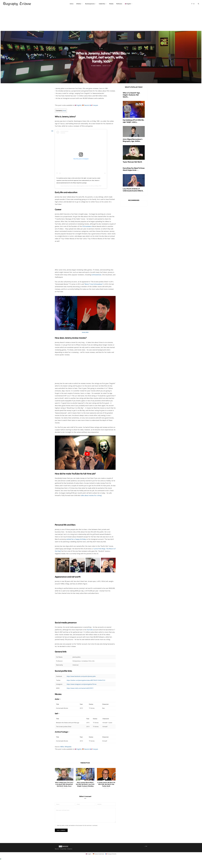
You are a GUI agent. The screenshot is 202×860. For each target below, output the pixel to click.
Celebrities (102, 4)
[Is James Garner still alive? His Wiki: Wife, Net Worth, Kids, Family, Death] (106, 774)
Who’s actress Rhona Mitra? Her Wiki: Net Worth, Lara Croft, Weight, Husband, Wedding (85, 784)
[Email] (47, 106)
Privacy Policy (63, 849)
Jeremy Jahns (72, 186)
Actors (71, 4)
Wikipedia (68, 747)
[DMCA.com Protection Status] (63, 847)
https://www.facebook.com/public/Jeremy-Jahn (81, 676)
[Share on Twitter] (47, 98)
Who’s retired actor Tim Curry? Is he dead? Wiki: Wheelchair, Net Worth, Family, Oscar (64, 784)
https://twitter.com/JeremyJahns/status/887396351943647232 (86, 680)
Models (111, 4)
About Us (57, 849)
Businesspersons (90, 4)
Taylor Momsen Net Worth (132, 162)
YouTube (90, 630)
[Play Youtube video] (87, 454)
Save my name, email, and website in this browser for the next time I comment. (77, 825)
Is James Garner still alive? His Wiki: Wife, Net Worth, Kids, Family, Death (106, 784)
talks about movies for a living (91, 495)
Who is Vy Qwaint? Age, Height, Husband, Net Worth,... (131, 95)
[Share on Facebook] (47, 94)
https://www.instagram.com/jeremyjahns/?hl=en (81, 684)
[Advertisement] (101, 20)
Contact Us (69, 849)
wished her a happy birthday (76, 539)
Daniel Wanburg (97, 65)
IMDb (62, 747)
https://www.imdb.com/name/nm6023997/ (80, 688)
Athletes (78, 4)
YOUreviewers (87, 226)
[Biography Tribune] (17, 4)
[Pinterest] (47, 102)
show (64, 110)
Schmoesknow (96, 275)
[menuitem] (128, 4)
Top (146, 846)
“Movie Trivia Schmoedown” (93, 284)
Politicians (119, 4)
